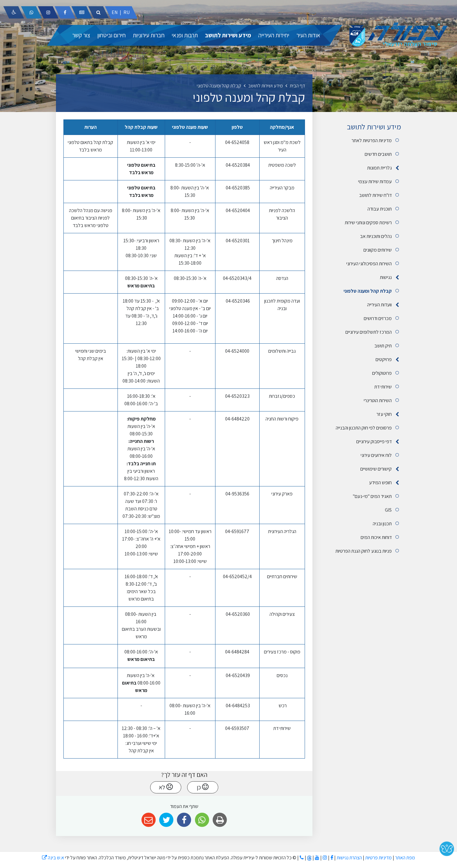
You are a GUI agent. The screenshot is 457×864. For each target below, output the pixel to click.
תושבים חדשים (378, 154)
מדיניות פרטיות (378, 857)
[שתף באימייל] (148, 820)
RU (126, 12)
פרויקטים (384, 359)
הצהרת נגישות (349, 857)
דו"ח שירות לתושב (375, 195)
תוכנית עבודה (379, 209)
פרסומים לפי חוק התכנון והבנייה (364, 428)
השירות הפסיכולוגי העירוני (369, 263)
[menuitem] (308, 35)
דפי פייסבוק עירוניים (374, 441)
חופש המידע (380, 482)
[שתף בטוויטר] (166, 820)
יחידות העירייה (273, 35)
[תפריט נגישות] (13, 12)
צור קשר (81, 35)
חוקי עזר (384, 414)
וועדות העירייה (379, 304)
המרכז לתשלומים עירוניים (368, 332)
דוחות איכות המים (376, 537)
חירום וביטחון (111, 35)
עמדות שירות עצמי (375, 181)
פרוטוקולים (382, 373)
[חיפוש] (98, 12)
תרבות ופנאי (185, 35)
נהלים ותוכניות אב (376, 236)
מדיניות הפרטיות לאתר (372, 140)
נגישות (386, 277)
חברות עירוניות (148, 35)
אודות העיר (308, 35)
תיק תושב (383, 345)
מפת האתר (405, 857)
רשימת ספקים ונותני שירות (368, 222)
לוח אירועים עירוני (376, 455)
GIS (388, 510)
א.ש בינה (53, 857)
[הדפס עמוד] (219, 820)
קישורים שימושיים (376, 469)
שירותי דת (383, 386)
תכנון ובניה (382, 523)
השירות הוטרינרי (378, 400)
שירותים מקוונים (377, 250)
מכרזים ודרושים (378, 318)
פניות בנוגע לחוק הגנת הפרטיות (363, 551)
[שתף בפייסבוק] (184, 820)
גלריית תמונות (379, 168)
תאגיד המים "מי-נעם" (372, 496)
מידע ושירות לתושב (228, 35)
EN (115, 12)
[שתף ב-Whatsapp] (202, 820)
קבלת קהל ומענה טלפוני (368, 291)
